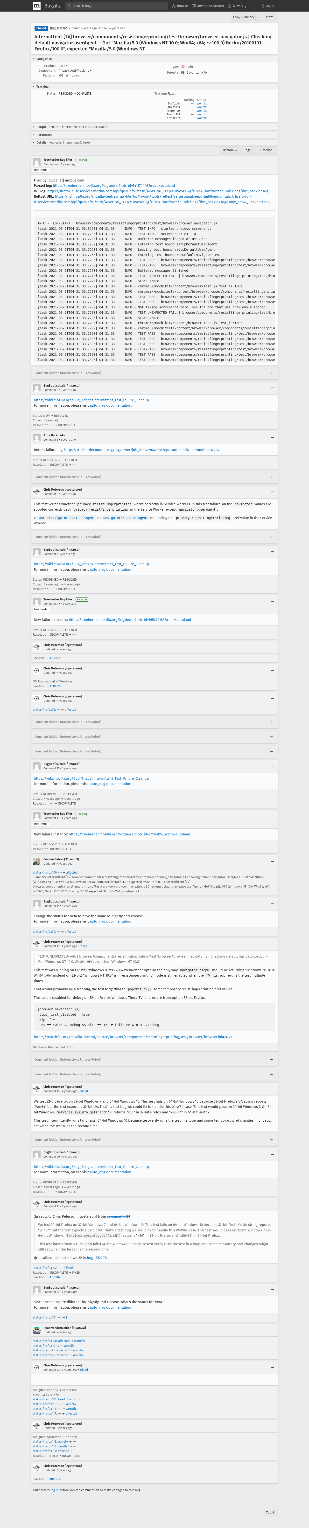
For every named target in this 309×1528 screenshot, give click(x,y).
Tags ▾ (248, 150)
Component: (47, 70)
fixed (69, 1268)
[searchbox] (116, 6)
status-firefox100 (45, 872)
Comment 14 (51, 906)
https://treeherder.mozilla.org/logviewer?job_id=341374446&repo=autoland (114, 185)
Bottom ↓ (230, 150)
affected (70, 709)
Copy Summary (243, 17)
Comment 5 (50, 494)
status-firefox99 (44, 931)
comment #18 (118, 1216)
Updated (49, 649)
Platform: (49, 75)
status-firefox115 (44, 1404)
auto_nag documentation (110, 405)
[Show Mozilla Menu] (37, 6)
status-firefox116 (44, 1408)
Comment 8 (50, 603)
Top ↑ (270, 1512)
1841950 (55, 1479)
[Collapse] (272, 162)
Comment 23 (51, 1369)
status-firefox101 (44, 1317)
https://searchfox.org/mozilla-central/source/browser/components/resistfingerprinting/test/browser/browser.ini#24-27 (133, 1037)
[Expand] (272, 373)
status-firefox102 (44, 1268)
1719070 (55, 686)
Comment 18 (51, 1091)
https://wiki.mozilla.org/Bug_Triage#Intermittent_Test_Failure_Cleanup (91, 400)
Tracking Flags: (165, 93)
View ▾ (270, 17)
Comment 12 (51, 768)
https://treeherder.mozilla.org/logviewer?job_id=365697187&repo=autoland (130, 620)
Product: (50, 66)
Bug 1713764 (58, 28)
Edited (83, 946)
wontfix (202, 103)
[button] (267, 6)
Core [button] (63, 66)
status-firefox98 (44, 709)
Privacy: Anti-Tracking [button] (75, 70)
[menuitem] (180, 6)
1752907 (55, 1277)
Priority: (173, 72)
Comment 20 (51, 1156)
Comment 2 (50, 390)
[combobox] (116, 6)
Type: (175, 67)
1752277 (55, 658)
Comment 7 (50, 554)
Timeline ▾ (267, 150)
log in (54, 1490)
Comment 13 (51, 818)
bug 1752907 (96, 1258)
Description (51, 164)
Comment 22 (51, 1292)
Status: (51, 93)
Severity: (193, 72)
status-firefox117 (44, 1413)
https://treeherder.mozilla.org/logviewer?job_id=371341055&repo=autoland (129, 834)
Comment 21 (51, 1206)
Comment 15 (51, 946)
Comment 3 (50, 439)
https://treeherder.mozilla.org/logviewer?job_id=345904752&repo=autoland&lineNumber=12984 (141, 450)
